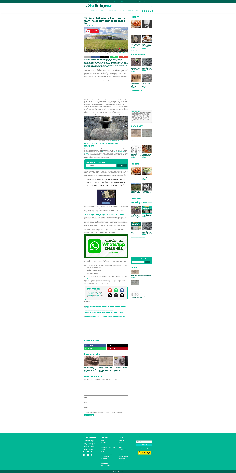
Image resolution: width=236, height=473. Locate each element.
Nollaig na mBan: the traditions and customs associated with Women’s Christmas (146, 192)
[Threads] (148, 11)
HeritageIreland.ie (88, 278)
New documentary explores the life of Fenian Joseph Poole (146, 30)
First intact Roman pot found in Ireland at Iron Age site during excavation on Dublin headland (146, 85)
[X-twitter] (144, 11)
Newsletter (91, 1)
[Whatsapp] (152, 11)
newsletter (93, 292)
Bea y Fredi (114, 140)
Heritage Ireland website (119, 151)
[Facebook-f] (84, 451)
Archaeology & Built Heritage (116, 10)
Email (86, 402)
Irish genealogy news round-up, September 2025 (135, 231)
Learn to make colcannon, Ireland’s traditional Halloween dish (146, 177)
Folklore (130, 10)
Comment (87, 381)
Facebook (97, 294)
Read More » (86, 371)
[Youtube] (150, 11)
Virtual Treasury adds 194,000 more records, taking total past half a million (106, 369)
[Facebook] (142, 11)
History (103, 10)
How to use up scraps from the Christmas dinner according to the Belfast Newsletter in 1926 (146, 45)
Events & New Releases (116, 16)
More (137, 10)
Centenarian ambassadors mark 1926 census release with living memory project (146, 155)
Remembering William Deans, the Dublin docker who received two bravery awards (135, 45)
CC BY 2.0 (121, 140)
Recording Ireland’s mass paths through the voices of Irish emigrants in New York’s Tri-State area (135, 193)
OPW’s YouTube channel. (98, 212)
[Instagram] (146, 11)
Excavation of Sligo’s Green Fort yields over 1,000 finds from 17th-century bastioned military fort (135, 85)
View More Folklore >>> (136, 198)
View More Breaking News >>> (138, 237)
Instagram (90, 295)
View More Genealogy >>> (137, 160)
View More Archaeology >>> (137, 90)
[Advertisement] (106, 90)
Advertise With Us (107, 1)
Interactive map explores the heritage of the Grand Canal (91, 369)
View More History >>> (136, 50)
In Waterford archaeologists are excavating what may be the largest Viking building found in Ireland (135, 68)
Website (86, 407)
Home (86, 10)
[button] (95, 57)
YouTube (104, 151)
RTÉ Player (86, 153)
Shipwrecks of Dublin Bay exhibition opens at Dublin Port (121, 369)
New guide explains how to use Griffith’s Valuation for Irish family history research (136, 155)
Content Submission (119, 1)
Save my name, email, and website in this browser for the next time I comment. (104, 412)
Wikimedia (120, 52)
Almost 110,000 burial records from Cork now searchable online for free (146, 139)
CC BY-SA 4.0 (125, 52)
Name (86, 397)
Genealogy (94, 10)
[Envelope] (110, 290)
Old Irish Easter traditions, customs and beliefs (135, 30)
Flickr (118, 140)
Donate (98, 1)
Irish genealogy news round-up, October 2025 (146, 215)
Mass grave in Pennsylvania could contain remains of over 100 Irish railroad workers (147, 68)
